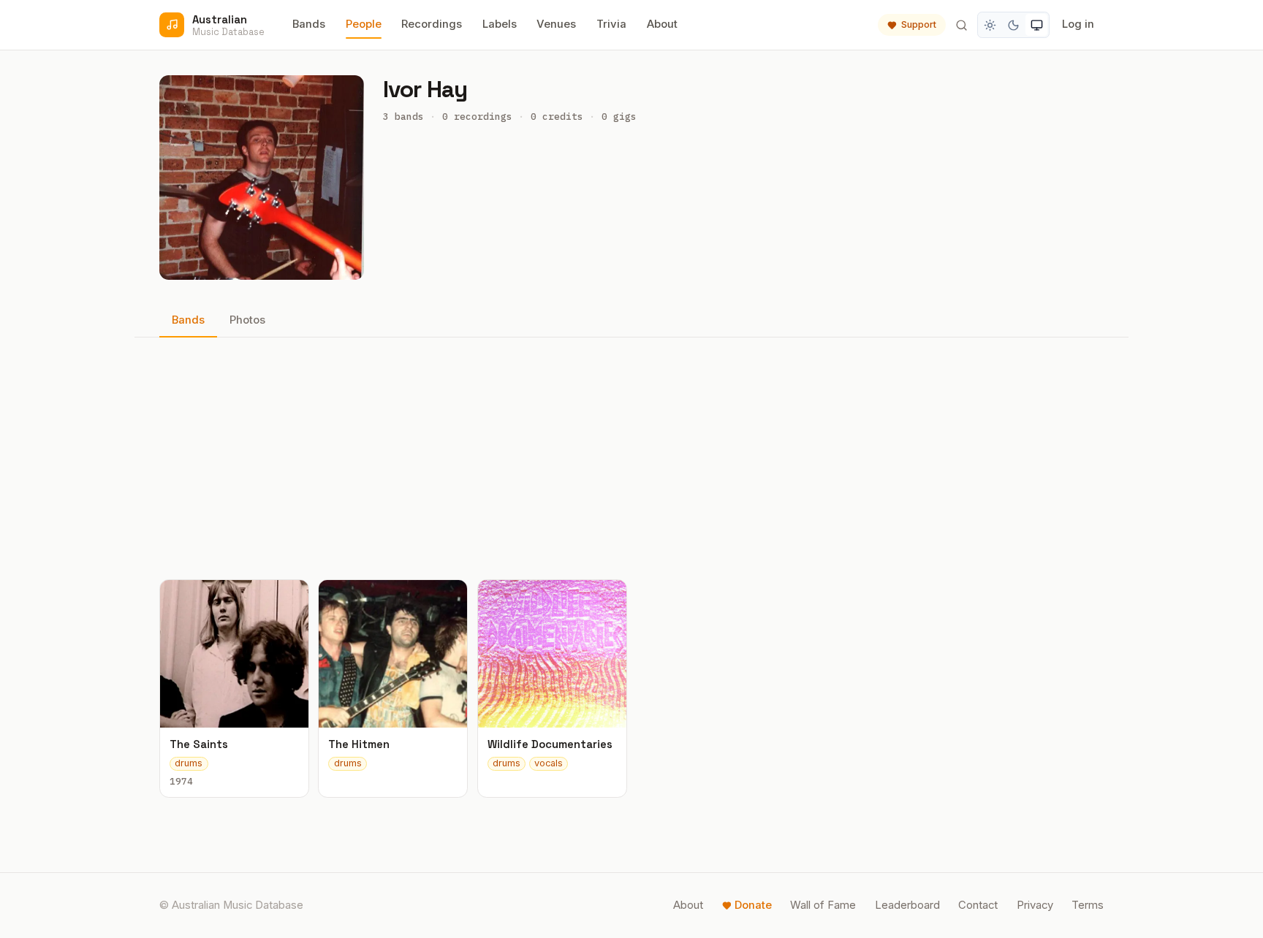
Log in (1078, 24)
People (364, 24)
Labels (499, 24)
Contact (978, 905)
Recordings (431, 24)
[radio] (990, 25)
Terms (1088, 905)
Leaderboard (907, 905)
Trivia (611, 24)
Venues (556, 24)
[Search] (961, 24)
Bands (308, 24)
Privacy (1035, 905)
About (662, 24)
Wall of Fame (823, 905)
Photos (247, 320)
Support (918, 24)
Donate (753, 905)
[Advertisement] (631, 458)
